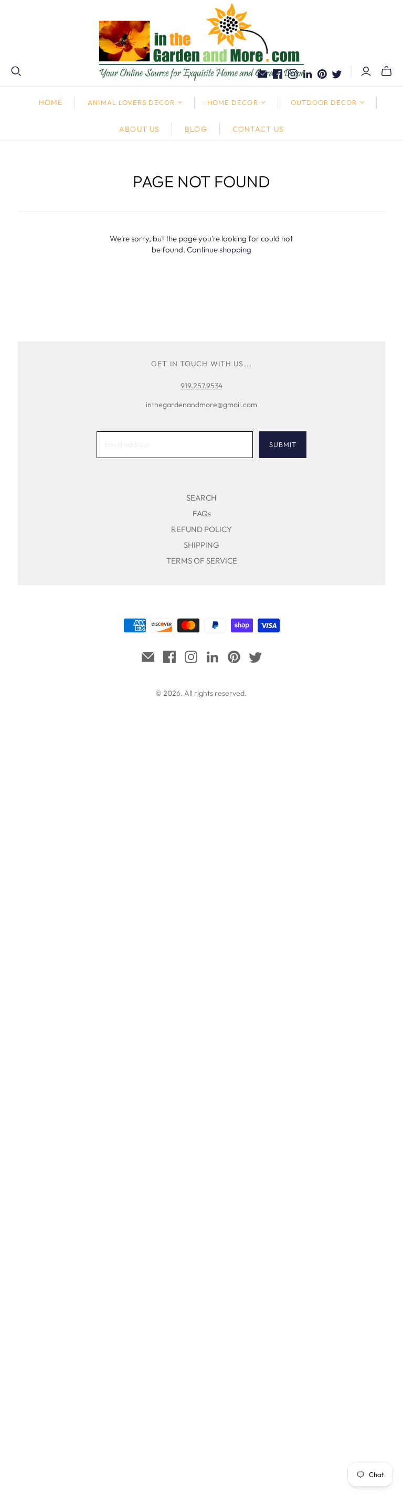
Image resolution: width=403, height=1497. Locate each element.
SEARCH (201, 498)
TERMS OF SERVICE (201, 561)
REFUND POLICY (201, 529)
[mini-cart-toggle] (386, 71)
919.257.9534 (201, 385)
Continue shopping (219, 249)
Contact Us (258, 129)
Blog (196, 129)
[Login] (366, 71)
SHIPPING (201, 545)
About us (139, 129)
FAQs (202, 513)
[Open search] (16, 71)
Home (50, 102)
